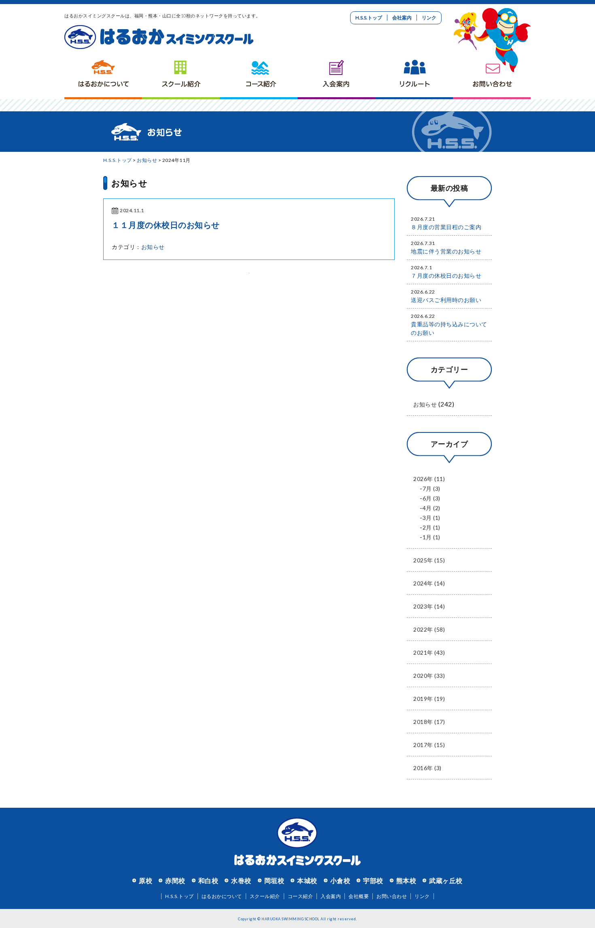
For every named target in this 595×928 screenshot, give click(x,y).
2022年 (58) (429, 629)
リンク (429, 18)
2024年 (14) (429, 583)
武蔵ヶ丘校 (446, 880)
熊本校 (406, 880)
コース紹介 (259, 75)
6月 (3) (431, 498)
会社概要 (358, 896)
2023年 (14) (429, 606)
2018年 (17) (429, 721)
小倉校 (340, 880)
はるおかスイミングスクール (158, 37)
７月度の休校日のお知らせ (446, 275)
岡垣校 (274, 880)
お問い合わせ (492, 75)
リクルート (414, 75)
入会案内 (336, 75)
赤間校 (175, 880)
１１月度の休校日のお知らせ (166, 225)
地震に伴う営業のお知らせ (446, 251)
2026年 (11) (429, 478)
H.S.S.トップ (368, 18)
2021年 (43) (429, 652)
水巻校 (241, 880)
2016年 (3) (427, 767)
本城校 (307, 880)
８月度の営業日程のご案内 (446, 226)
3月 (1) (431, 517)
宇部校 (373, 880)
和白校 (208, 880)
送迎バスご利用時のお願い (446, 299)
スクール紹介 (181, 75)
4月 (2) (431, 507)
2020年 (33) (429, 675)
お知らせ (147, 160)
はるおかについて (103, 75)
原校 (145, 880)
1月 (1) (431, 537)
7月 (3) (431, 488)
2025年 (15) (429, 560)
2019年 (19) (429, 698)
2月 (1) (431, 527)
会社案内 (402, 18)
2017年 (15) (429, 744)
